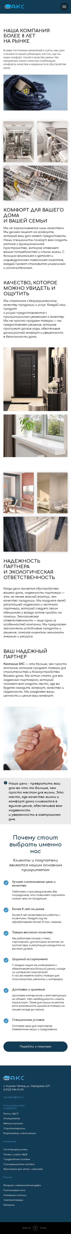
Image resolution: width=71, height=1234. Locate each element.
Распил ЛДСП (10, 1114)
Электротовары (13, 1200)
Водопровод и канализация (19, 1133)
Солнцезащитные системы (18, 1164)
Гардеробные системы (16, 1159)
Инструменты (11, 1118)
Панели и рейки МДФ (15, 1154)
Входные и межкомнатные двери (22, 1185)
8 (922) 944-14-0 (12, 1089)
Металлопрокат (13, 1123)
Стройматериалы (14, 1128)
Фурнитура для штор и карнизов (23, 1169)
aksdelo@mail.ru (13, 1097)
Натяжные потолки (14, 1195)
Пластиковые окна (14, 1190)
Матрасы (9, 1205)
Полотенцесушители (15, 1149)
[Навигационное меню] (64, 6)
